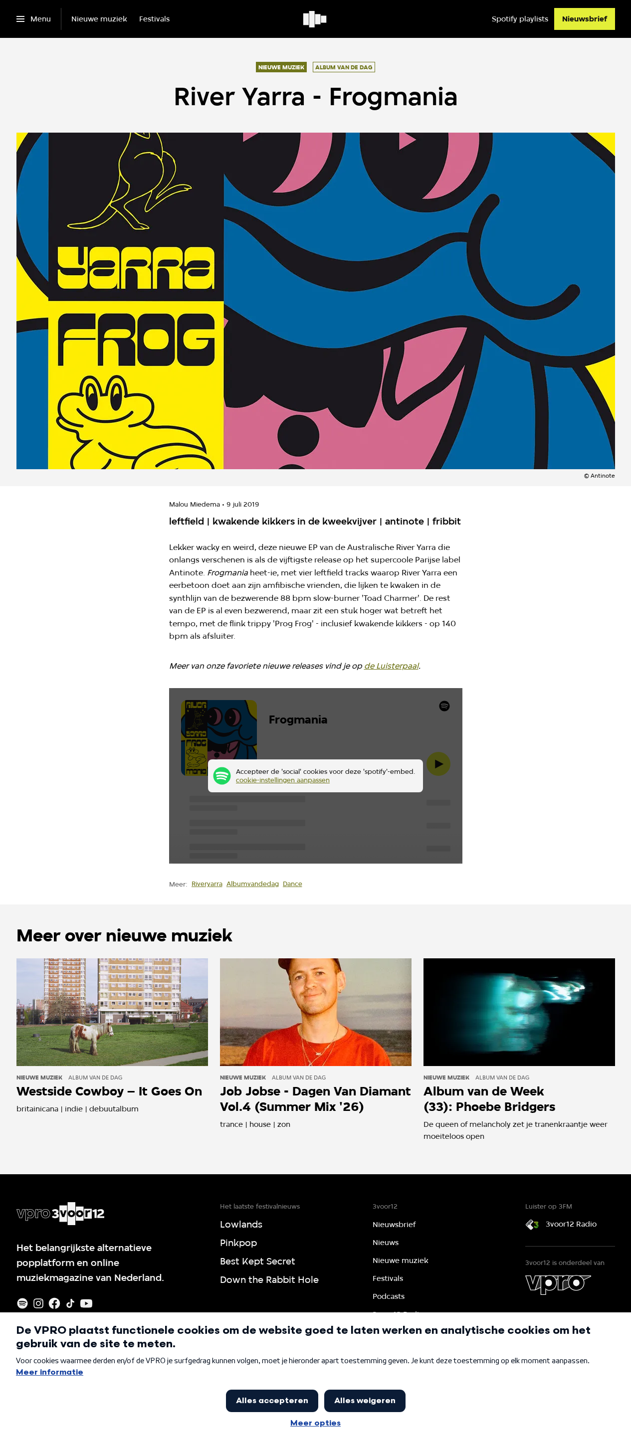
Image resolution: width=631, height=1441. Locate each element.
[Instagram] (38, 1303)
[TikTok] (70, 1303)
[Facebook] (54, 1303)
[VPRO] (558, 1285)
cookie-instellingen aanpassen (283, 780)
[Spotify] (22, 1303)
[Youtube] (86, 1303)
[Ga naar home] (315, 19)
